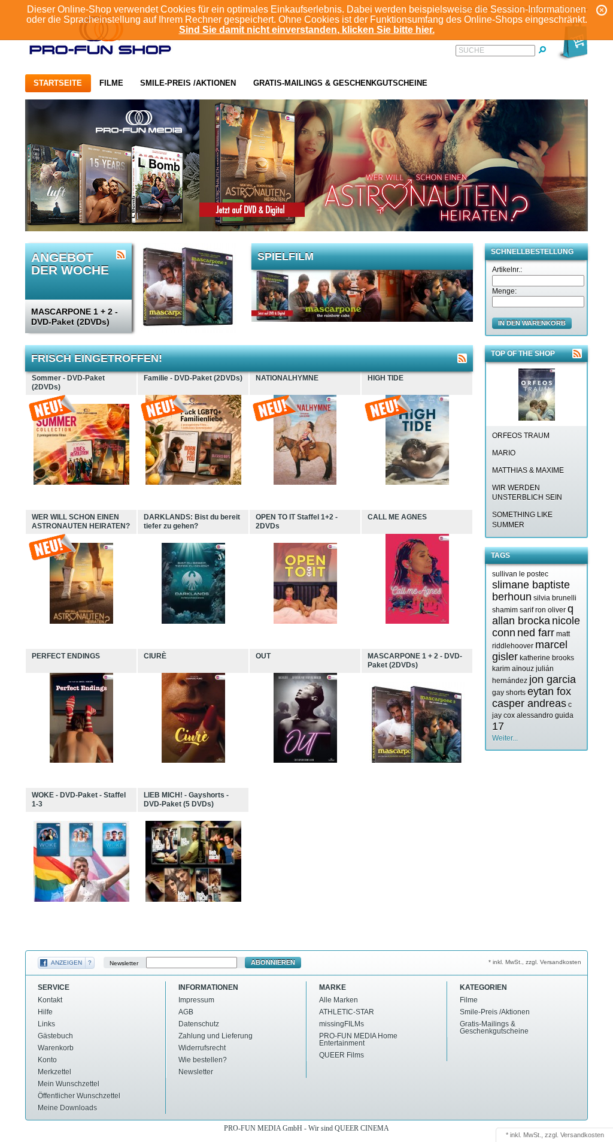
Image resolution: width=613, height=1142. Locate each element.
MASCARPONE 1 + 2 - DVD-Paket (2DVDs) (74, 317)
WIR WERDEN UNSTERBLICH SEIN (527, 493)
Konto (47, 1060)
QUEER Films (341, 1055)
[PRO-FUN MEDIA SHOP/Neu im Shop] (462, 358)
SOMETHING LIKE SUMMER (522, 519)
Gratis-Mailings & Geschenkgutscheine (340, 82)
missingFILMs (341, 1024)
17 (498, 726)
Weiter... (505, 738)
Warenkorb (56, 1048)
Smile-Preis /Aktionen (188, 82)
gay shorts (509, 692)
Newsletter (124, 962)
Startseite (58, 82)
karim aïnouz (513, 668)
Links (46, 1024)
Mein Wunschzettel (68, 1084)
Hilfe (45, 1012)
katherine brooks (547, 658)
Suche (471, 50)
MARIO (503, 453)
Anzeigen (66, 962)
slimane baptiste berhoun (531, 591)
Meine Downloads (67, 1108)
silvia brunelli (554, 598)
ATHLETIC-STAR (346, 1012)
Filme (111, 82)
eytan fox (549, 691)
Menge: (504, 291)
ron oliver (550, 610)
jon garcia (552, 679)
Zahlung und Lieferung (215, 1036)
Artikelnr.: (507, 269)
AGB (185, 1012)
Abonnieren (273, 962)
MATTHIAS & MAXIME (528, 470)
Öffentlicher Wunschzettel (79, 1096)
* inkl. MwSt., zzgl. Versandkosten (534, 962)
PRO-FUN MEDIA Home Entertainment (358, 1039)
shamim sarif (512, 610)
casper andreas (529, 703)
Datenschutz (198, 1024)
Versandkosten (582, 1134)
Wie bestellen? (202, 1060)
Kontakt (50, 1000)
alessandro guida (545, 715)
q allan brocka (532, 615)
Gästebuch (55, 1036)
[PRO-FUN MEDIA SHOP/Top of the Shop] (577, 353)
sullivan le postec (520, 574)
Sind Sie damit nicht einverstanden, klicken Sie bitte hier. (307, 30)
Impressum (196, 1000)
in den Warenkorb (532, 323)
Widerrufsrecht (202, 1048)
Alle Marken (338, 1000)
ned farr (535, 633)
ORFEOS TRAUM (521, 435)
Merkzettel (54, 1072)
